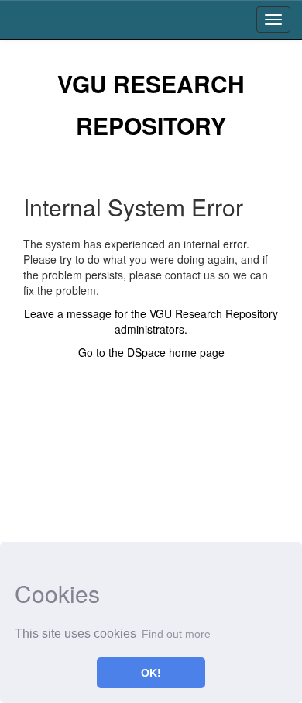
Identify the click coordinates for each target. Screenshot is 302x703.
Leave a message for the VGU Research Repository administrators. (151, 321)
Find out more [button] (176, 634)
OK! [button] (151, 673)
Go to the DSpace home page (151, 352)
